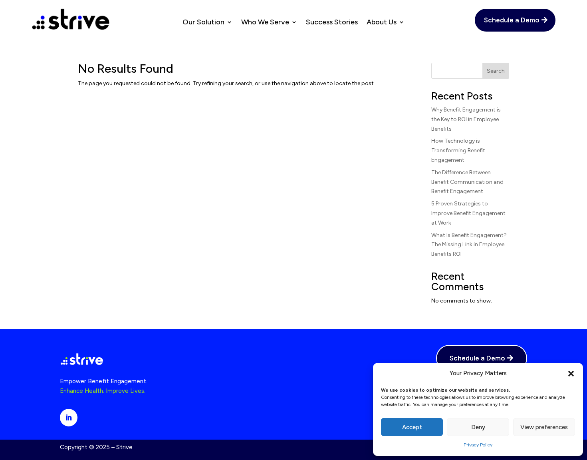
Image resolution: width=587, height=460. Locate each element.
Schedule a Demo (511, 20)
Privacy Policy (478, 445)
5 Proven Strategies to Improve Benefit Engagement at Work (468, 213)
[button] (571, 374)
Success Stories (332, 22)
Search (496, 71)
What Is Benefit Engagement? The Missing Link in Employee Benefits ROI (469, 245)
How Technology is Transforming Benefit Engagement (458, 150)
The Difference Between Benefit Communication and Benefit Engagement (467, 182)
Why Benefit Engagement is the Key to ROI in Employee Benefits (466, 119)
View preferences (544, 427)
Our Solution (203, 22)
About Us (382, 22)
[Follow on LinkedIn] (68, 417)
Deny (478, 427)
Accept (412, 427)
